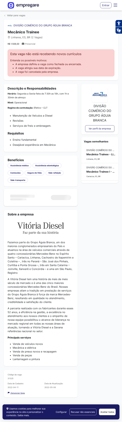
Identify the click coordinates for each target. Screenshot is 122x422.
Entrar (105, 5)
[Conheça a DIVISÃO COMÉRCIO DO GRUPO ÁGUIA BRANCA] (10, 25)
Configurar (61, 412)
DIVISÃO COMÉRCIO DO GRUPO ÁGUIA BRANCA (43, 25)
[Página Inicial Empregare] (23, 5)
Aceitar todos (107, 412)
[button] (115, 5)
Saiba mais (23, 415)
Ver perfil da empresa (100, 128)
